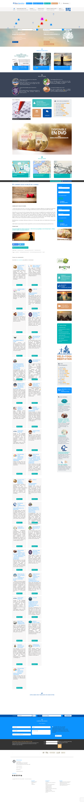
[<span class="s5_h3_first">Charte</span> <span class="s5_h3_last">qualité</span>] (63, 260)
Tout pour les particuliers (67, 181)
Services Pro (41, 8)
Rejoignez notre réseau (38, 3)
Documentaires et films (18, 341)
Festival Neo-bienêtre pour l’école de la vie (28, 88)
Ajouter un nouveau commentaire (21, 247)
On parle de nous (57, 174)
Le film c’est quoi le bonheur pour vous (20, 267)
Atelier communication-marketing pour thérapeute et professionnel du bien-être (34, 602)
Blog (60, 8)
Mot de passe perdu (63, 225)
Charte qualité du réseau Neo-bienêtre (50, 792)
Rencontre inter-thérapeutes (61, 103)
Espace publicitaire (36, 622)
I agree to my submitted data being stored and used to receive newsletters (65, 742)
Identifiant (60, 186)
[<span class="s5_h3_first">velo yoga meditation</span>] (64, 352)
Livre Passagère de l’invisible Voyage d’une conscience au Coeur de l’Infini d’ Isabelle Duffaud (20, 68)
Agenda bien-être (21, 289)
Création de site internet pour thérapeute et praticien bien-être (19, 577)
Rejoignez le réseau (49, 790)
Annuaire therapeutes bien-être (21, 314)
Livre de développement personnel (35, 252)
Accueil (14, 9)
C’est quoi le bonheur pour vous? (57, 87)
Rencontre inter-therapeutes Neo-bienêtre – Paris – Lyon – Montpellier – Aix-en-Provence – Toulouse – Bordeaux (34, 459)
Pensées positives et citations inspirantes (34, 409)
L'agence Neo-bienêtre (60, 112)
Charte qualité (58, 104)
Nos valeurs (33, 782)
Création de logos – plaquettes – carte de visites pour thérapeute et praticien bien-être (34, 577)
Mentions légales (34, 781)
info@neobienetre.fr (19, 771)
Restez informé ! (61, 9)
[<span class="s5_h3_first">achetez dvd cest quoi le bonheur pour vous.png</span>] (42, 138)
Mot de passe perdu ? (64, 202)
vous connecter (19, 259)
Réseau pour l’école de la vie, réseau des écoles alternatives (28, 80)
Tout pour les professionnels (56, 181)
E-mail (45, 743)
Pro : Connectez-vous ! (49, 44)
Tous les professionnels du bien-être (22, 9)
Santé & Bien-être (37, 250)
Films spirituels (61, 338)
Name (45, 741)
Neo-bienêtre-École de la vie (56, 79)
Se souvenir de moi (62, 195)
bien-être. (17, 252)
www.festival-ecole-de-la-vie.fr (64, 782)
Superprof (33, 784)
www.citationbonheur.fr (63, 785)
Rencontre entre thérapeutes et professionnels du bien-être (39, 175)
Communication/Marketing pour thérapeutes (18, 175)
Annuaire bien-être (59, 115)
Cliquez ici (20, 284)
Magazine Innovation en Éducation (65, 781)
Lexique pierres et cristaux (20, 408)
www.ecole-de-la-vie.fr (63, 783)
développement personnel (24, 252)
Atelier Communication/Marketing (51, 788)
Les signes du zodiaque (36, 360)
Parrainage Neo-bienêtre (36, 645)
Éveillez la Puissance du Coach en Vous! (40, 67)
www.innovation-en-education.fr (65, 784)
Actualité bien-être (20, 250)
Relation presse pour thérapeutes (21, 622)
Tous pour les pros (41, 9)
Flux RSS (47, 781)
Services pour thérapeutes (60, 113)
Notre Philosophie (59, 107)
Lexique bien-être (36, 431)
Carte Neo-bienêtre (20, 431)
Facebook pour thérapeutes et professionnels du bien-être (19, 506)
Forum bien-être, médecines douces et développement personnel (18, 457)
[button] (79, 27)
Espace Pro (29, 3)
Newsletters (55, 3)
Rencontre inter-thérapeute (50, 784)
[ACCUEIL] (14, 8)
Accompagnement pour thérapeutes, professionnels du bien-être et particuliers (18, 366)
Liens (32, 783)
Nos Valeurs (48, 3)
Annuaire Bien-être (21, 8)
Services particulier (51, 8)
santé (43, 252)
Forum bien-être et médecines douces (50, 783)
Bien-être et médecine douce (64, 336)
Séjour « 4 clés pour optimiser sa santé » (61, 66)
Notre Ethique (58, 106)
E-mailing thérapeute (20, 527)
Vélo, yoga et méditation (36, 266)
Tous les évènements (33, 9)
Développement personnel (29, 250)
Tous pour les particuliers (50, 9)
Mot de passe (60, 191)
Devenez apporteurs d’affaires (20, 646)
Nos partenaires (59, 110)
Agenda (31, 8)
